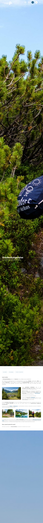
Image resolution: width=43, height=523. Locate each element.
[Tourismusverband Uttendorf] (7, 3)
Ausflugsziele (33, 397)
